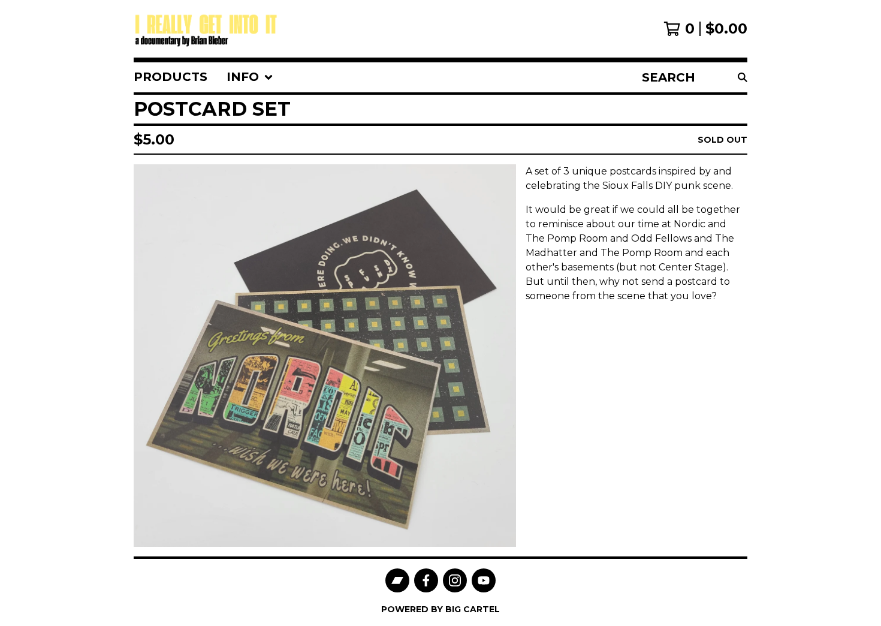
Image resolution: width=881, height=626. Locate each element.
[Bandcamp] (397, 580)
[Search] (742, 77)
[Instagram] (455, 580)
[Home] (208, 29)
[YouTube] (484, 580)
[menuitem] (170, 77)
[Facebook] (426, 580)
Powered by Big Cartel (440, 609)
